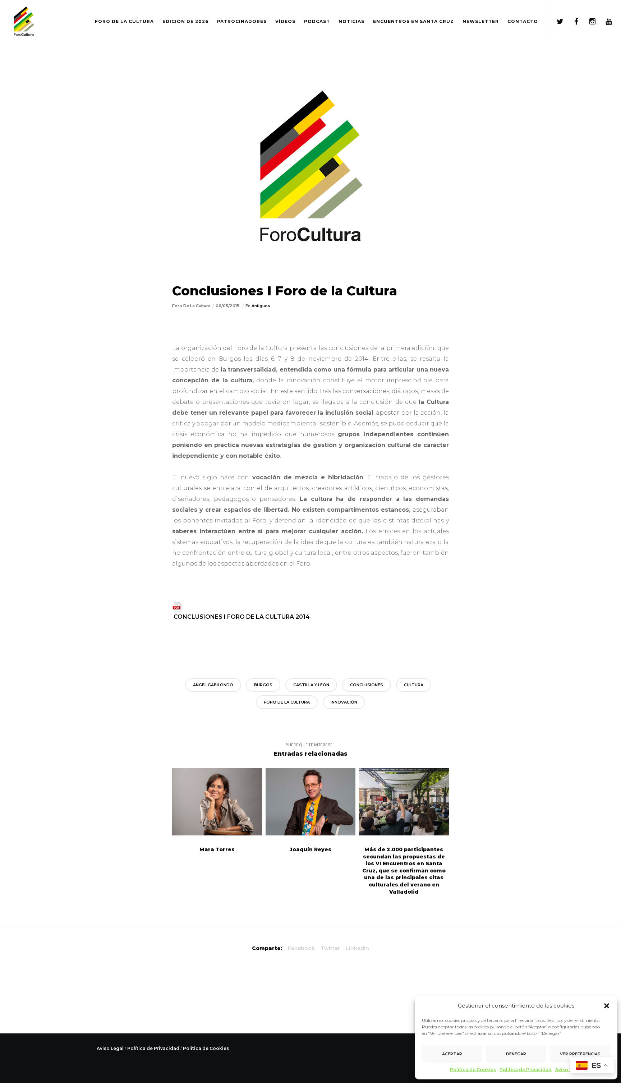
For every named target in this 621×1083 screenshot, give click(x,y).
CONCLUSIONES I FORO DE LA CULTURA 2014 (242, 616)
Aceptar (452, 1053)
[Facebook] (572, 21)
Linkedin (357, 948)
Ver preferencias (580, 1053)
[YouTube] (604, 21)
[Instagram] (588, 21)
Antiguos (261, 305)
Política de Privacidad (526, 1069)
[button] (606, 1005)
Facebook (301, 948)
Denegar (516, 1053)
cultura (413, 684)
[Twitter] (555, 21)
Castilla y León (311, 684)
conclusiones (366, 684)
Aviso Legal (568, 1069)
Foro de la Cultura (287, 702)
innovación (344, 702)
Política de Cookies (473, 1069)
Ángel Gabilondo (213, 684)
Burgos (263, 684)
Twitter (330, 948)
